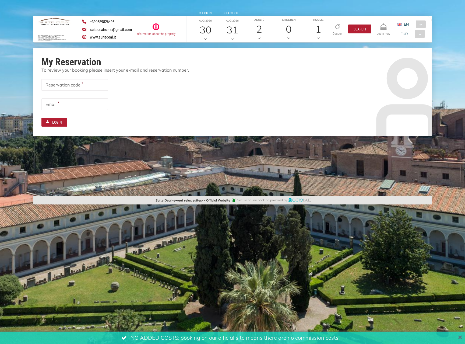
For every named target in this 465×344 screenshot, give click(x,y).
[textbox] (74, 85)
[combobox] (413, 24)
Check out (232, 13)
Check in (205, 13)
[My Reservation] (383, 24)
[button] (359, 29)
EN (406, 24)
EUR (404, 33)
